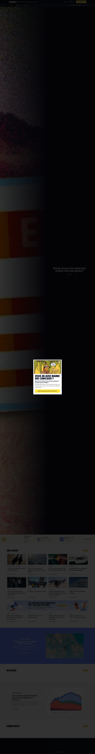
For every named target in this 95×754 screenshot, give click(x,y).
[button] (59, 362)
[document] (47, 377)
